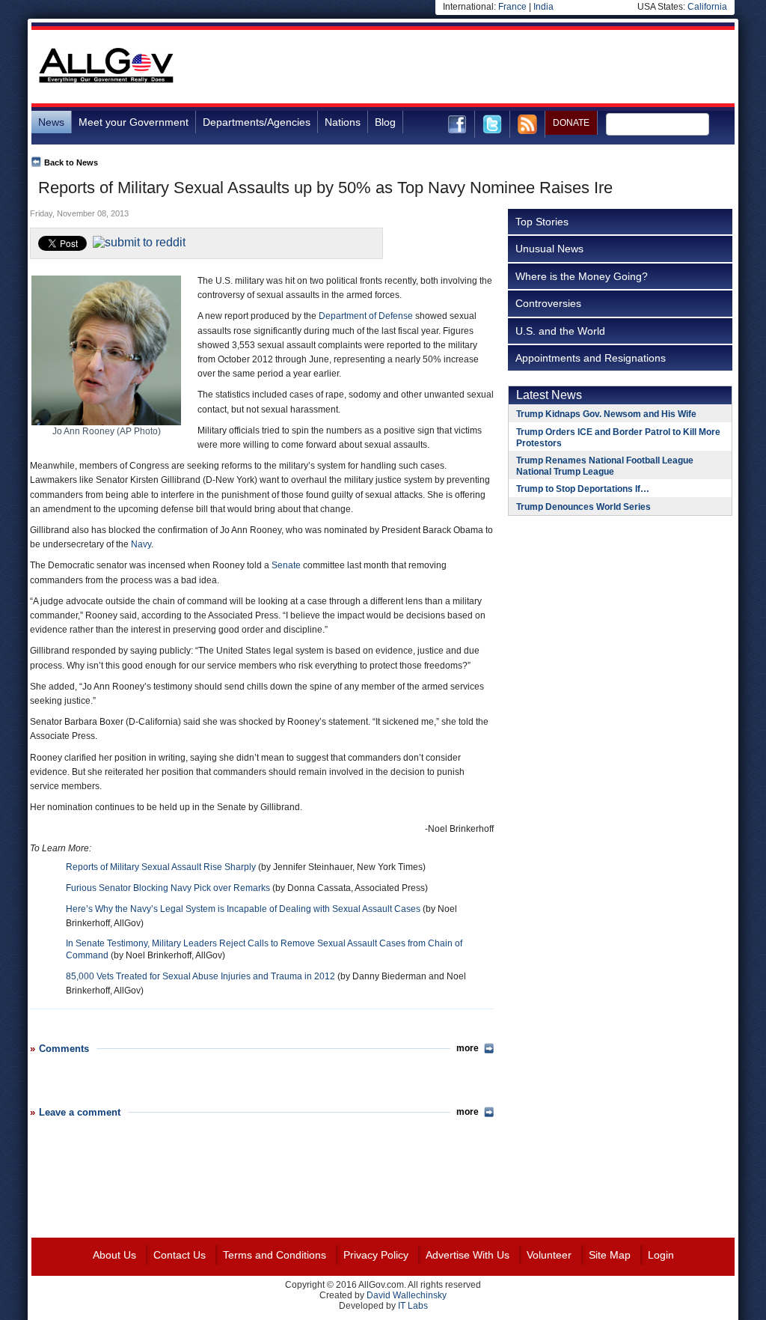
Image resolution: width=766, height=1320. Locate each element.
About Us (114, 1255)
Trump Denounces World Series (583, 507)
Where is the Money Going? (581, 276)
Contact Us (179, 1255)
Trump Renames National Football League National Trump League (604, 466)
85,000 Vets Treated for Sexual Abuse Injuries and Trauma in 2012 (200, 976)
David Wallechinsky (407, 1295)
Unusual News (549, 249)
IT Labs (413, 1306)
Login (661, 1255)
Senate (286, 565)
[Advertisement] (462, 66)
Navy (141, 544)
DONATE (571, 123)
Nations (343, 122)
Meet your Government (134, 122)
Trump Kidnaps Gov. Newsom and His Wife (606, 414)
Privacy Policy (375, 1255)
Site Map (610, 1255)
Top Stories (542, 222)
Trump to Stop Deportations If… (582, 489)
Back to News (71, 162)
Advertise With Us (467, 1255)
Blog (385, 122)
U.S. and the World (560, 331)
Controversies (548, 303)
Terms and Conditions (274, 1255)
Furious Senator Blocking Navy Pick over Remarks (168, 888)
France (512, 6)
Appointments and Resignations (590, 358)
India (543, 6)
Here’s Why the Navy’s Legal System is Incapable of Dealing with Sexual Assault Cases (243, 909)
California (707, 6)
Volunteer (549, 1255)
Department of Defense (366, 316)
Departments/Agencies (256, 122)
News (51, 122)
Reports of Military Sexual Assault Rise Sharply (161, 867)
